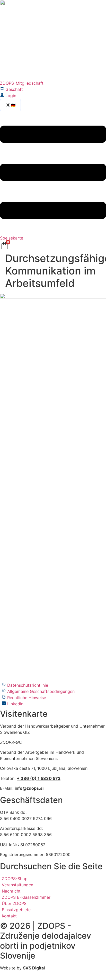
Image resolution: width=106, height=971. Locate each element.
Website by (22, 967)
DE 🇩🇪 (10, 105)
